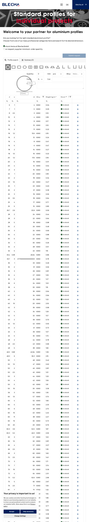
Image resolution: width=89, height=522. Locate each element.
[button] (61, 74)
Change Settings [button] (20, 516)
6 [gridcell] (9, 105)
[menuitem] (7, 101)
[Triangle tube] (58, 67)
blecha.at (79, 4)
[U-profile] (75, 67)
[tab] (11, 60)
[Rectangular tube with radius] (19, 67)
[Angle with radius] (69, 67)
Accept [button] (11, 511)
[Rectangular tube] (13, 67)
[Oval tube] (24, 67)
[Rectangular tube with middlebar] (30, 67)
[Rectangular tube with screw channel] (41, 67)
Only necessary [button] (28, 511)
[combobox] (67, 4)
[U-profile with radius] (80, 67)
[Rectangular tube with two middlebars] (36, 67)
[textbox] (40, 74)
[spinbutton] (25, 101)
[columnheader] (8, 97)
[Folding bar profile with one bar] (47, 67)
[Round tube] (8, 67)
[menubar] (7, 101)
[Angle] (63, 67)
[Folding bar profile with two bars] (52, 67)
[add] (78, 105)
